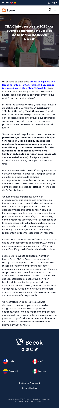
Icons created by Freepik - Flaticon (29, 401)
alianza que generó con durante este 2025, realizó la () (28, 85)
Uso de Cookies (29, 388)
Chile (11, 361)
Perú (40, 361)
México (42, 371)
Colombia (14, 371)
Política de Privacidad (29, 383)
